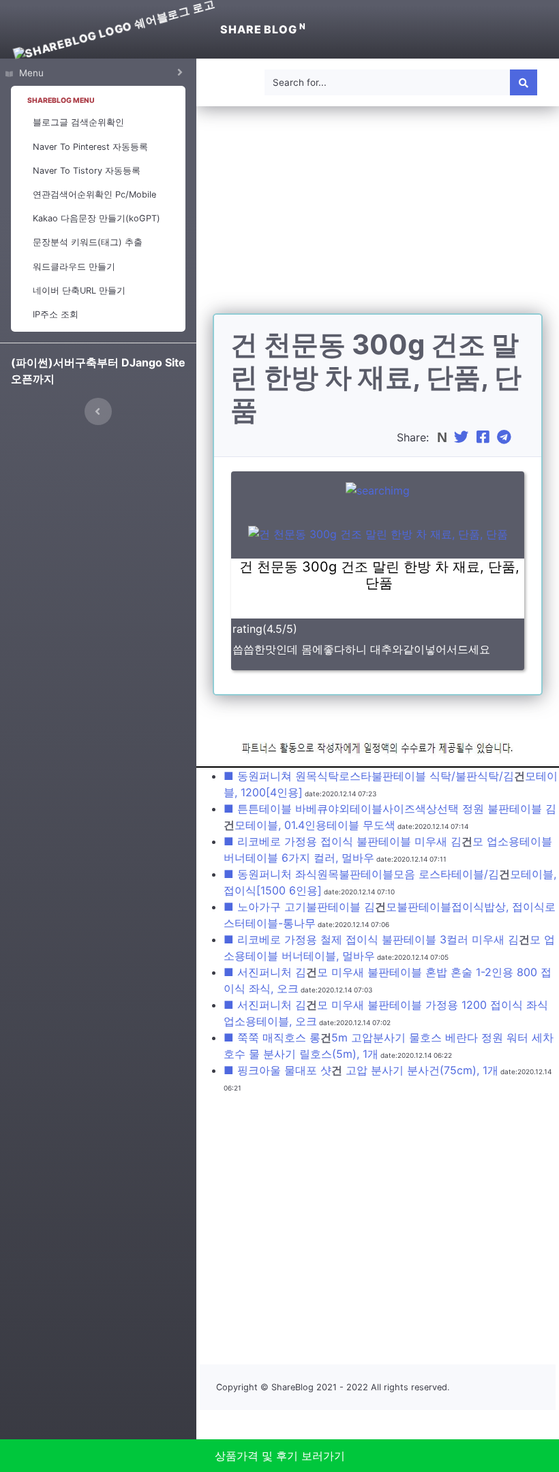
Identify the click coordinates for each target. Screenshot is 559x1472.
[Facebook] (485, 437)
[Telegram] (506, 437)
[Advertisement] (378, 218)
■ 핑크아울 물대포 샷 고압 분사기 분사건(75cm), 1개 (361, 1070)
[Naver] (443, 437)
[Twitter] (463, 437)
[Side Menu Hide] (98, 411)
